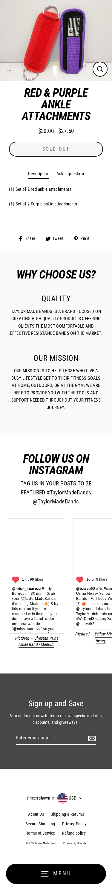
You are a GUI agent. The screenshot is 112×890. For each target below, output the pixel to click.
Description (38, 173)
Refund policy (74, 833)
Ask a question (70, 173)
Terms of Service (40, 833)
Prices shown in (41, 798)
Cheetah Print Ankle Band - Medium (38, 641)
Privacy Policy (74, 823)
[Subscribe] (91, 738)
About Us (36, 814)
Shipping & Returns (67, 814)
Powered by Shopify (74, 843)
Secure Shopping (40, 823)
